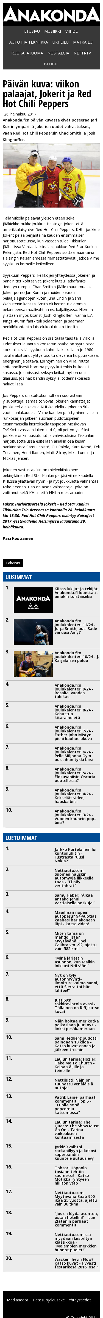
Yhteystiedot (80, 1299)
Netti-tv (82, 53)
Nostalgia (58, 53)
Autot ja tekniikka (28, 42)
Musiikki (52, 31)
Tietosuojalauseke (48, 1299)
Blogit (51, 63)
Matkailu (83, 42)
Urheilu (60, 42)
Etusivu (32, 31)
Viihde (71, 31)
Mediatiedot (17, 1299)
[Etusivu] (51, 19)
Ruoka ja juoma (27, 53)
